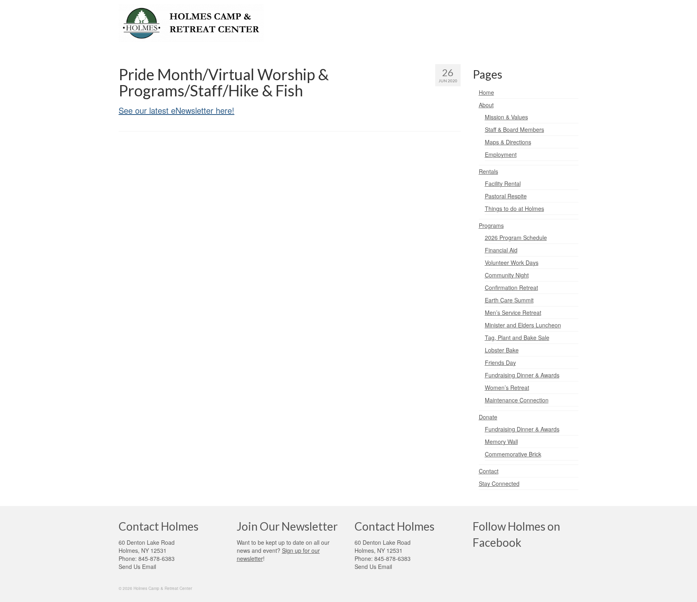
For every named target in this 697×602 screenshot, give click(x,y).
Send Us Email (137, 566)
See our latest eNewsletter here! (176, 110)
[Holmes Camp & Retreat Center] (191, 23)
